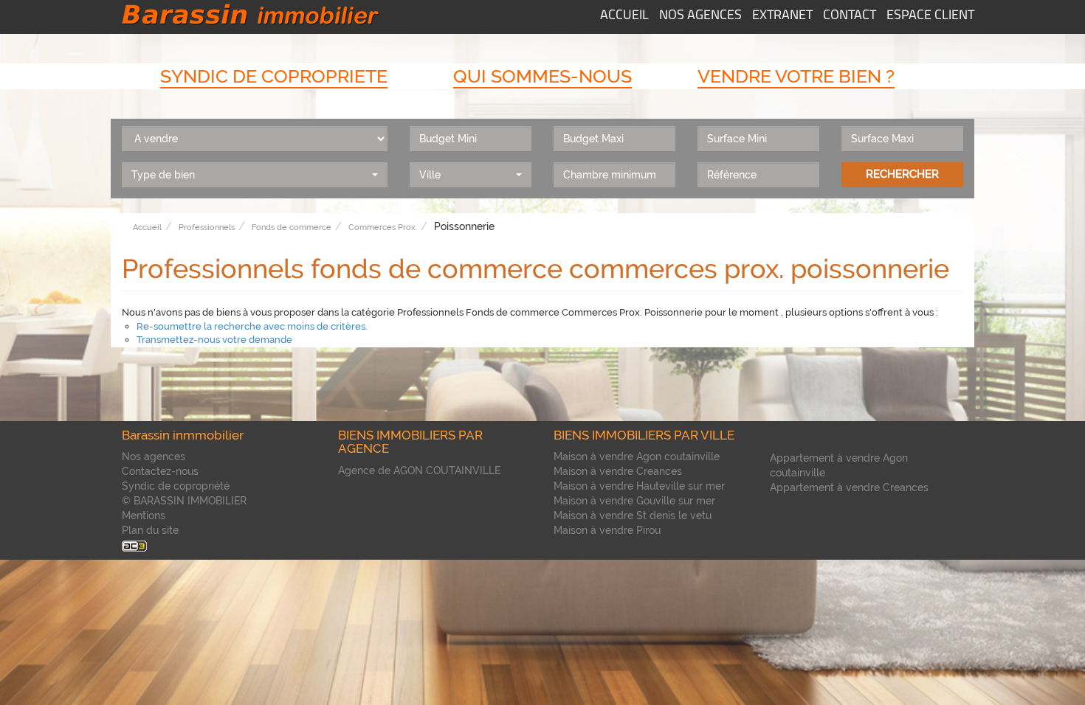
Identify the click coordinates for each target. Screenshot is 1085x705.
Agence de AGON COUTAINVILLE (419, 470)
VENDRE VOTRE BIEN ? (796, 76)
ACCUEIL (624, 16)
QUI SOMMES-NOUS (542, 76)
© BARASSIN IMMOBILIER (184, 501)
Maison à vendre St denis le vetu (633, 515)
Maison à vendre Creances (618, 471)
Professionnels (207, 227)
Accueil (147, 227)
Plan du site (150, 530)
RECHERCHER (902, 174)
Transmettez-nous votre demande (214, 339)
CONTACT (849, 16)
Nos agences (153, 456)
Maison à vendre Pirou (607, 530)
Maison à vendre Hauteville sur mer (639, 486)
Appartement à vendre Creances (849, 487)
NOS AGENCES (700, 16)
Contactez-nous (160, 471)
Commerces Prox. (382, 227)
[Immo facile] (134, 545)
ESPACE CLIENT (930, 16)
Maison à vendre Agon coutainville (637, 456)
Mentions (143, 515)
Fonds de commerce (291, 227)
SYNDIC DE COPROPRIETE (274, 76)
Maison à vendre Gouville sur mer (634, 501)
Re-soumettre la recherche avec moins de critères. (252, 326)
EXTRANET (782, 16)
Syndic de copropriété (176, 486)
